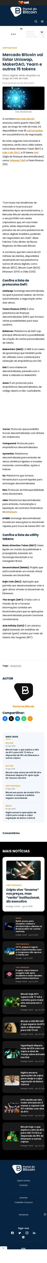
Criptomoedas (10, 48)
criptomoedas (35, 130)
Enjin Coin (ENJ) (11, 152)
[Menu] (42, 22)
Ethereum (11, 511)
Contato (23, 1185)
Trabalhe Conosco (23, 1202)
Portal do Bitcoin (23, 12)
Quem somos (23, 1180)
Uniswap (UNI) (18, 160)
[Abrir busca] (36, 22)
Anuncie (23, 1197)
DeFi (36, 152)
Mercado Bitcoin (25, 118)
